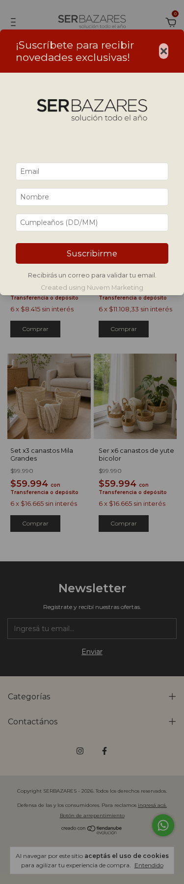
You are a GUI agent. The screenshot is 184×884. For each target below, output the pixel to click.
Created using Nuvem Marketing (92, 287)
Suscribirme (92, 253)
